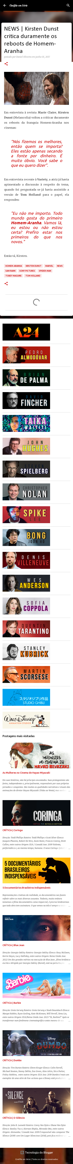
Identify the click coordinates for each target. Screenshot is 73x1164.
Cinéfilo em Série (19, 5)
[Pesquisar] (68, 5)
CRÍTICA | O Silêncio (14, 1117)
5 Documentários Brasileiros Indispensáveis (26, 887)
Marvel (49, 266)
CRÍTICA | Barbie (12, 1003)
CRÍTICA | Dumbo (12, 1060)
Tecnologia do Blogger (38, 1152)
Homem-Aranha (13, 266)
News (60, 266)
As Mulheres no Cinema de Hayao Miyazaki (26, 772)
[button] (6, 64)
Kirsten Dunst (33, 266)
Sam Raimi (10, 271)
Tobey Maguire (13, 276)
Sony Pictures (27, 271)
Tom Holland (32, 276)
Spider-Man (45, 271)
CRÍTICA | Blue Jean (13, 945)
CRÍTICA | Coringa (13, 830)
